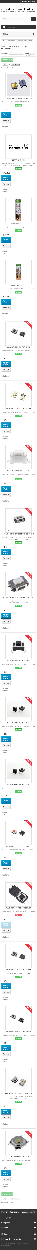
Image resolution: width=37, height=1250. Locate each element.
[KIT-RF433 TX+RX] (18, 146)
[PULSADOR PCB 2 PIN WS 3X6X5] (18, 647)
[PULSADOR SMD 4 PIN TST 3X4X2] (18, 956)
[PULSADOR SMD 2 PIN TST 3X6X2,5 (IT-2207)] (18, 520)
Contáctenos (24, 1)
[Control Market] (18, 8)
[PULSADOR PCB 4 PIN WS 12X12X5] (18, 894)
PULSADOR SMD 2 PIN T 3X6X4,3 (18, 470)
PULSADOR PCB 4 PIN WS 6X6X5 (18, 784)
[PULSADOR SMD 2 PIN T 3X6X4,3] (18, 457)
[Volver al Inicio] (3, 41)
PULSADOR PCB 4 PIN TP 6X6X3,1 (18, 846)
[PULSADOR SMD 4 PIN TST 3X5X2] (18, 395)
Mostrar (27, 53)
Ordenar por (4, 53)
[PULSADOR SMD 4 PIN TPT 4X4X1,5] (18, 1143)
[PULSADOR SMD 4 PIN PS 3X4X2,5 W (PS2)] (18, 584)
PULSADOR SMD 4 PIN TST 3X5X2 (18, 409)
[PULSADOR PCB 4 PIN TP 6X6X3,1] (18, 833)
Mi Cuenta (5, 1234)
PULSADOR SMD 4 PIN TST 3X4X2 (18, 970)
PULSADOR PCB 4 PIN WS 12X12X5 (18, 908)
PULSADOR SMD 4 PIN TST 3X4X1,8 (18, 347)
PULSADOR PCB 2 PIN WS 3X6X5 (18, 661)
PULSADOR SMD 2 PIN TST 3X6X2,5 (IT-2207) (19, 534)
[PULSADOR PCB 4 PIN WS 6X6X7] (18, 709)
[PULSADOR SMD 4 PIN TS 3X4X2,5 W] (18, 1080)
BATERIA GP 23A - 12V (18, 285)
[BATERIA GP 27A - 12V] (18, 210)
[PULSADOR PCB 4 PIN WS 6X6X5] (18, 771)
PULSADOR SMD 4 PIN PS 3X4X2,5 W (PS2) (18, 597)
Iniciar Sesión (31, 1)
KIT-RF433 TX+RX (18, 160)
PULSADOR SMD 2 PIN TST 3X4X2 (18, 1031)
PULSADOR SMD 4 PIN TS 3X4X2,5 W (18, 1093)
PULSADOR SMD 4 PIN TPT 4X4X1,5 (18, 1157)
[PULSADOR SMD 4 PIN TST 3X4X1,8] (18, 333)
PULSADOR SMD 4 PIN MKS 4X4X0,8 (19, 98)
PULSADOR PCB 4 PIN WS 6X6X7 (18, 722)
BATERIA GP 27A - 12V (18, 223)
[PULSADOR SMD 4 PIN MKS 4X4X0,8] (18, 85)
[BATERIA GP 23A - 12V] (18, 272)
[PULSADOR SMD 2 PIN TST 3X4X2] (18, 1018)
